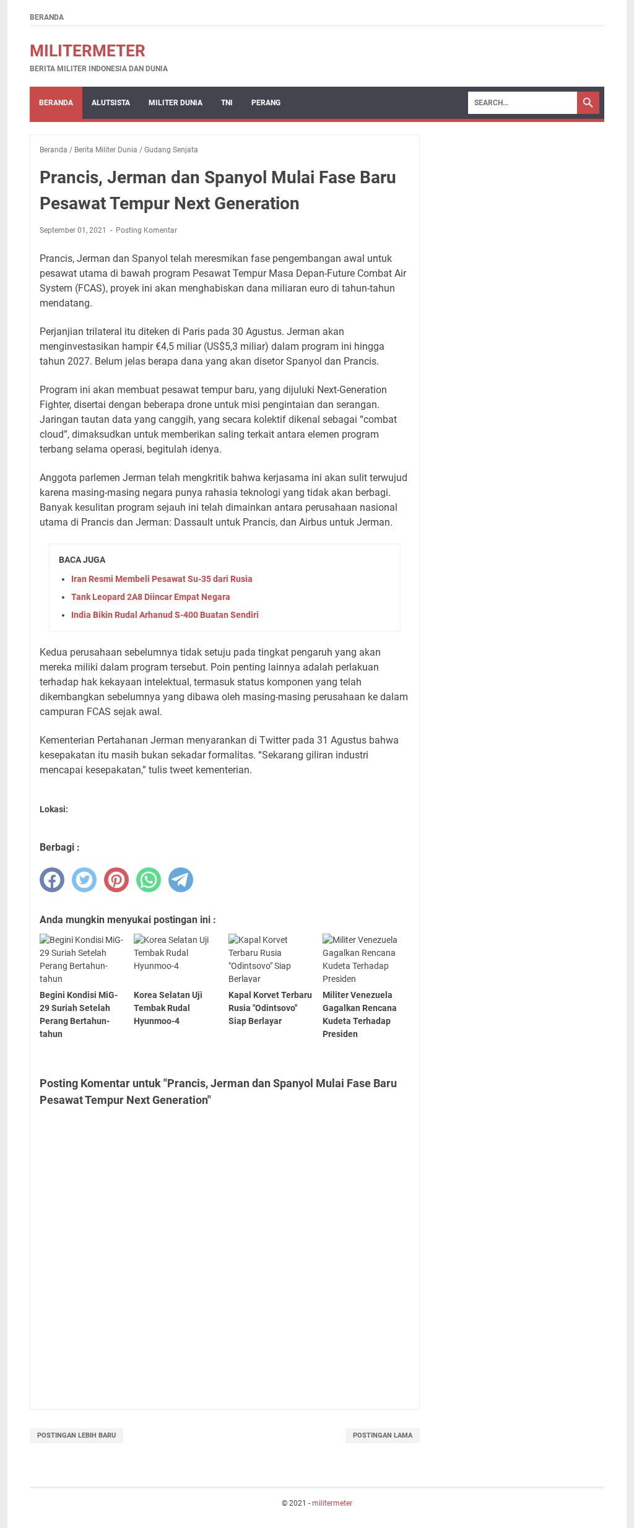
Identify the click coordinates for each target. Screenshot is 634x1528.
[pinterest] (116, 879)
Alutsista (111, 102)
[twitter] (84, 879)
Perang (265, 102)
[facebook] (52, 879)
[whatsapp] (148, 879)
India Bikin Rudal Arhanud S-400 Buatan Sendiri (165, 615)
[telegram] (180, 879)
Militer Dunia (175, 102)
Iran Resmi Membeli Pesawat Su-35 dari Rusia (162, 579)
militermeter (87, 50)
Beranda (47, 17)
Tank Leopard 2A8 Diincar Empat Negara (150, 597)
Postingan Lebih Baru (76, 1435)
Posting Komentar (146, 230)
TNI (227, 102)
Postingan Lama (382, 1435)
